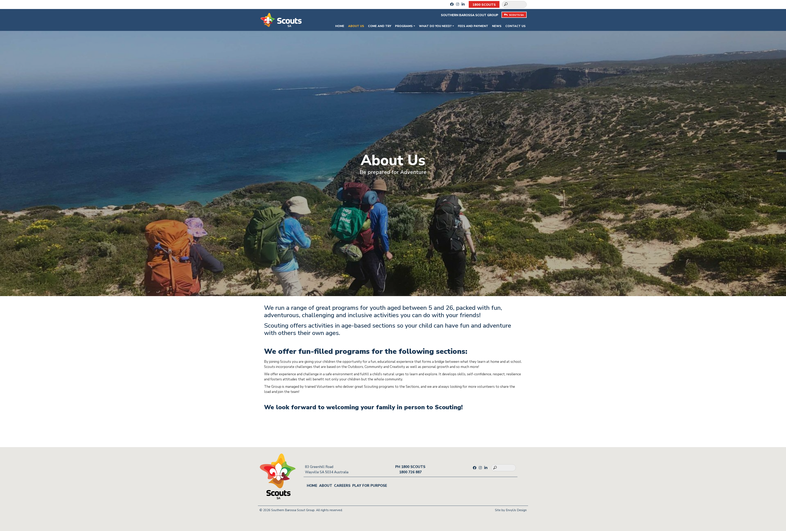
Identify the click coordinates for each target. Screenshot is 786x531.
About (325, 485)
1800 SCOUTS (484, 4)
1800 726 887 (410, 472)
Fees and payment (473, 26)
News (496, 26)
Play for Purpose (369, 485)
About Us (356, 26)
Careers (342, 485)
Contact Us (515, 26)
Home (339, 26)
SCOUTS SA (516, 15)
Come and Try (379, 26)
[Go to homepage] (281, 19)
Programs (404, 26)
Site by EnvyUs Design (511, 510)
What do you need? (435, 26)
